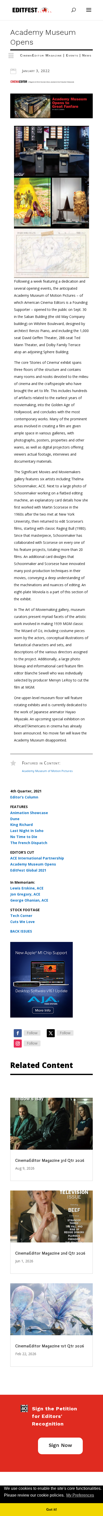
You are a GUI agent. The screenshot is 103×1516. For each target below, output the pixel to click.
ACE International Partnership (37, 858)
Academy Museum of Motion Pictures (47, 771)
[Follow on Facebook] (18, 1033)
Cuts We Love (22, 921)
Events (72, 55)
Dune (15, 818)
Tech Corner (21, 915)
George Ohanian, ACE (29, 900)
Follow (32, 1032)
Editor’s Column (24, 797)
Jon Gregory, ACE (25, 894)
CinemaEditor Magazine (41, 55)
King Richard (21, 824)
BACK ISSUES (21, 931)
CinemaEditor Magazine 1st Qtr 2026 (49, 1346)
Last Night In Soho (27, 830)
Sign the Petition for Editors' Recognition (54, 1416)
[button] (96, 1495)
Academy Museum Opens (33, 864)
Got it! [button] (51, 1509)
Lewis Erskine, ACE (27, 888)
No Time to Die (23, 836)
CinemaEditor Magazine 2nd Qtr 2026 (50, 1253)
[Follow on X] (51, 1033)
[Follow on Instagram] (18, 1043)
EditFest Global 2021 (28, 870)
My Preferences (80, 1495)
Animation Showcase (29, 812)
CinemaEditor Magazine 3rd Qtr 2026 (49, 1160)
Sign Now (60, 1445)
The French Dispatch (28, 842)
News (86, 55)
